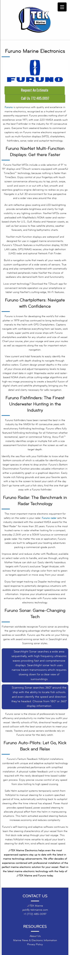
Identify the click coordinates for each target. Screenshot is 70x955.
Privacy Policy (35, 944)
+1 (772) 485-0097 (35, 914)
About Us (35, 936)
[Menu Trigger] (62, 6)
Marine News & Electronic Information (35, 940)
